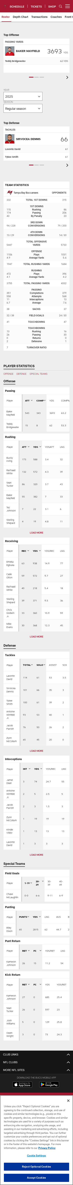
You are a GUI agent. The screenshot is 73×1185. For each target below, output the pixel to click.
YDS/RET (50, 950)
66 (64, 139)
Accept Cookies (36, 1177)
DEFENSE (21, 373)
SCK (64, 664)
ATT (27, 400)
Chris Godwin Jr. (10, 613)
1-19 (27, 883)
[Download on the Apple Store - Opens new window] (22, 1085)
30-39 (49, 883)
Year (6, 90)
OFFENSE (8, 373)
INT (25, 768)
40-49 (61, 883)
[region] (36, 1140)
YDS (51, 400)
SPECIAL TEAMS (38, 373)
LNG (62, 446)
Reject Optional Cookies (36, 1166)
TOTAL (27, 664)
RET (24, 950)
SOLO (40, 664)
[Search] (60, 6)
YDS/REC (49, 550)
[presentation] (67, 78)
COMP (40, 400)
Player (10, 400)
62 (64, 61)
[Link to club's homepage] (5, 5)
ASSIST (53, 664)
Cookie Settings (36, 1155)
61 (66, 149)
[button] (31, 77)
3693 (57, 50)
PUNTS (23, 916)
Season (8, 102)
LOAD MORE (36, 532)
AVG (58, 916)
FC (34, 950)
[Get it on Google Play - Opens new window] (49, 1086)
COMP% (65, 400)
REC (24, 550)
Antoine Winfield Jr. (10, 714)
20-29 (38, 883)
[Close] (68, 1100)
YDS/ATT (49, 446)
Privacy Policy (46, 1148)
